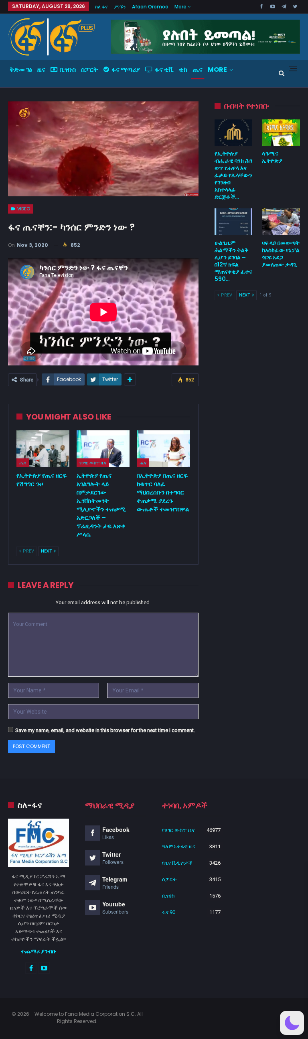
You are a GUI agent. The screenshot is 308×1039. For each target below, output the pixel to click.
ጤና (197, 69)
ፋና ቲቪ (164, 69)
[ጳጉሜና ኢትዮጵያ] (281, 132)
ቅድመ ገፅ (21, 69)
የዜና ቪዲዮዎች (177, 863)
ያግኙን (120, 6)
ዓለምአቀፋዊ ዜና (178, 846)
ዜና (41, 69)
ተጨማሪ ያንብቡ (39, 951)
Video (23, 209)
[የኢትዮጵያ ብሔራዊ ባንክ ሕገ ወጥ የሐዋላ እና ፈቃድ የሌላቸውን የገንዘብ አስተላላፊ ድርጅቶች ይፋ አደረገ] (234, 132)
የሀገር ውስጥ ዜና (92, 463)
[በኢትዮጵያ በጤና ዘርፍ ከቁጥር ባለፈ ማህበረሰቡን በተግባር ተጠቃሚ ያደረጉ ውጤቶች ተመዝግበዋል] (163, 449)
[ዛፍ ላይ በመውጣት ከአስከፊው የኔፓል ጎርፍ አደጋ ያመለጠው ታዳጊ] (281, 221)
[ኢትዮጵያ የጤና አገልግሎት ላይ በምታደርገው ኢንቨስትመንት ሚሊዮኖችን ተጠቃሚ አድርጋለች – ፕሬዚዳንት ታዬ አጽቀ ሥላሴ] (103, 449)
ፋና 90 (168, 912)
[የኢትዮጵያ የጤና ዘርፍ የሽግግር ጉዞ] (42, 449)
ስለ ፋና (101, 6)
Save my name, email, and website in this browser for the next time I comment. (105, 730)
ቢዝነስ (68, 69)
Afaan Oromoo (150, 6)
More (181, 6)
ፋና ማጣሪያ (125, 69)
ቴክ (183, 69)
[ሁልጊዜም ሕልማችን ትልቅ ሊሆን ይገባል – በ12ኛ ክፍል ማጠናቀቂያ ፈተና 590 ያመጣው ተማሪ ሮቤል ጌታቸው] (234, 221)
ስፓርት (89, 69)
